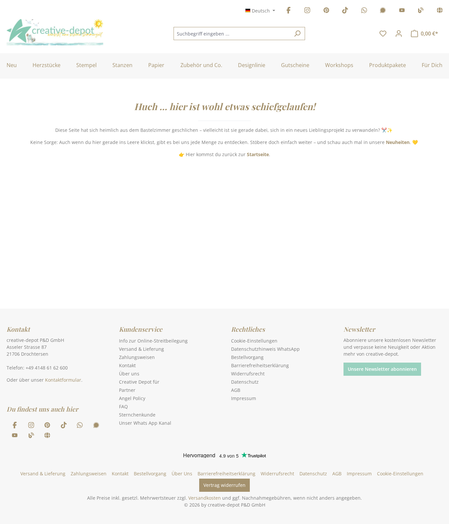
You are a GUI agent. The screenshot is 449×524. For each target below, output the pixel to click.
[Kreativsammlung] (440, 11)
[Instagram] (307, 11)
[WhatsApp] (364, 11)
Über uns (129, 373)
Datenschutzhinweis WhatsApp (265, 349)
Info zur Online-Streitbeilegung (153, 341)
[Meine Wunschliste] (383, 33)
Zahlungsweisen (137, 357)
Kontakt (127, 365)
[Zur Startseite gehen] (55, 32)
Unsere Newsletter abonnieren (382, 369)
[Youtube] (402, 11)
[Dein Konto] (399, 33)
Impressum (243, 398)
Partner (127, 390)
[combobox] (232, 33)
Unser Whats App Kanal (145, 423)
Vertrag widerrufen (224, 485)
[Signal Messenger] (383, 11)
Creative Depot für (139, 382)
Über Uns (182, 473)
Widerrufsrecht (248, 373)
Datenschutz (245, 382)
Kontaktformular (63, 380)
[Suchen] (297, 33)
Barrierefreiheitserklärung (260, 365)
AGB (235, 390)
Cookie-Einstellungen (254, 341)
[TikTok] (345, 11)
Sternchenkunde (137, 415)
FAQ (123, 406)
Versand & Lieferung (141, 349)
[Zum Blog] (421, 11)
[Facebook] (289, 11)
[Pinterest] (326, 11)
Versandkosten (204, 498)
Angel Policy (132, 398)
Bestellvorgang (247, 357)
